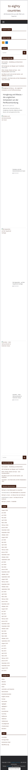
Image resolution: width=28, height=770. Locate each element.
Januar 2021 (5, 621)
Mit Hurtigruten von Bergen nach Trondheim (13, 66)
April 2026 (4, 520)
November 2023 (6, 572)
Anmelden (4, 737)
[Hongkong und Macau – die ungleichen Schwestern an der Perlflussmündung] (14, 89)
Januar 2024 (5, 569)
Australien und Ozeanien (8, 689)
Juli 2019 (4, 646)
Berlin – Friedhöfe (11, 501)
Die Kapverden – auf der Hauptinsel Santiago (19, 283)
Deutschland (5, 691)
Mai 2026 (4, 517)
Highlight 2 (4, 706)
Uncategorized (5, 723)
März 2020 (4, 636)
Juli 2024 (4, 562)
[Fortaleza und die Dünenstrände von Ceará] (6, 171)
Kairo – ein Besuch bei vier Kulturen (16, 495)
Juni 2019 (4, 648)
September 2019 (6, 641)
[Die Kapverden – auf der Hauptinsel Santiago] (6, 284)
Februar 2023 (5, 581)
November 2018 (6, 665)
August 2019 (5, 643)
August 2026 (5, 510)
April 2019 (4, 653)
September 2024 (6, 559)
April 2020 (4, 633)
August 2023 (5, 579)
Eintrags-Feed (5, 739)
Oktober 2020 (5, 628)
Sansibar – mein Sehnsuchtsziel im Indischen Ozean (17, 396)
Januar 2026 (5, 527)
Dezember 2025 (5, 530)
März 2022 (4, 596)
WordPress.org (5, 744)
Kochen (3, 709)
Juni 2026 (4, 515)
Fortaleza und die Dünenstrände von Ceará (19, 170)
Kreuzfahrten (5, 711)
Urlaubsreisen (5, 726)
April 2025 (4, 544)
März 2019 (4, 655)
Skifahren (4, 718)
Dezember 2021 (5, 604)
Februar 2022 (5, 599)
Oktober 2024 (5, 557)
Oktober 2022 (5, 586)
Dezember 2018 (5, 663)
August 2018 (5, 668)
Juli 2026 (4, 512)
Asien (3, 686)
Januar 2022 (5, 601)
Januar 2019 (5, 660)
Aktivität (4, 681)
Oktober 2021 (5, 606)
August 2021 (5, 609)
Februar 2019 (5, 658)
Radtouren (4, 716)
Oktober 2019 (5, 638)
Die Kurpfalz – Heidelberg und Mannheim (12, 62)
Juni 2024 (4, 564)
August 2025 (5, 537)
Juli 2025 (4, 540)
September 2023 (6, 577)
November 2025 (6, 532)
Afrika (3, 679)
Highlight (4, 704)
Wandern (4, 728)
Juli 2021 (4, 611)
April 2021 (4, 616)
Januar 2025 (5, 552)
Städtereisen (5, 721)
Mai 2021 (4, 614)
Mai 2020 (4, 631)
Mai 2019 (4, 650)
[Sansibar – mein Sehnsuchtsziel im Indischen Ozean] (6, 397)
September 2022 (6, 589)
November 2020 (6, 626)
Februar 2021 (5, 618)
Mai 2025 (4, 542)
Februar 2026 (5, 525)
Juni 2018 (4, 670)
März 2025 (4, 547)
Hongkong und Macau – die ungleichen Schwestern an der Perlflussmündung (13, 98)
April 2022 (4, 594)
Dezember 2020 (5, 623)
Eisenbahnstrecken (6, 694)
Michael (12, 105)
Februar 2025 (5, 549)
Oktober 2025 (5, 535)
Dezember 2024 (5, 554)
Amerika (4, 684)
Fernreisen (4, 701)
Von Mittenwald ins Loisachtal (14, 490)
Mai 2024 (4, 567)
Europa (3, 699)
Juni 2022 (4, 591)
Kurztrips (4, 713)
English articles (5, 696)
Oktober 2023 (5, 574)
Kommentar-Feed (6, 742)
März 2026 (4, 522)
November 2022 (6, 584)
